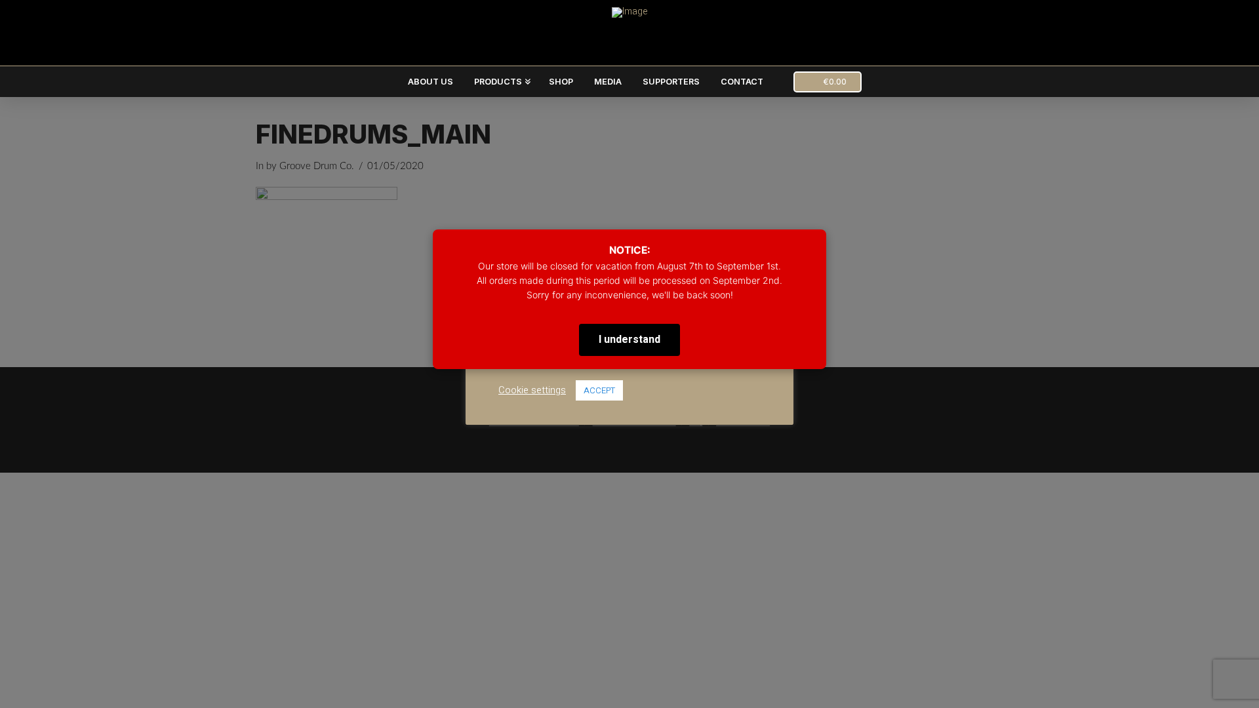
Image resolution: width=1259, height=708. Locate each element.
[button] (827, 81)
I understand (629, 339)
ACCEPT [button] (599, 390)
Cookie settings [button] (532, 391)
